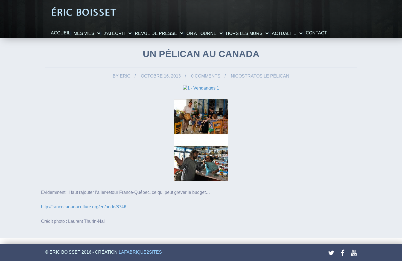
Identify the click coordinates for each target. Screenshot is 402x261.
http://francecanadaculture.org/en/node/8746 (83, 206)
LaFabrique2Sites (140, 252)
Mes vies (84, 33)
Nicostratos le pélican (260, 76)
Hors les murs (244, 33)
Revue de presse (156, 33)
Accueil (60, 33)
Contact (316, 33)
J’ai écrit (115, 33)
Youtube (354, 253)
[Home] (83, 12)
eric (125, 76)
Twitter (331, 253)
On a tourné (202, 33)
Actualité (284, 33)
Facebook (344, 253)
